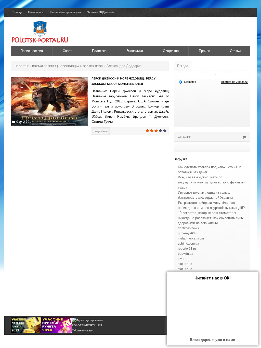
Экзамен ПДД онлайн (100, 12)
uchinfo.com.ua (188, 243)
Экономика (134, 51)
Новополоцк (36, 12)
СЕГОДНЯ (184, 136)
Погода (182, 66)
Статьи (235, 51)
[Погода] (187, 81)
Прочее (204, 51)
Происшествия (31, 51)
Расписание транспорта (65, 12)
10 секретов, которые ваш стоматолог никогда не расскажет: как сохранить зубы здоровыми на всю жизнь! (210, 218)
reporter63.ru (187, 248)
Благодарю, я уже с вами (212, 340)
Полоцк (17, 12)
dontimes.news (188, 228)
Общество (171, 51)
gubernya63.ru (188, 233)
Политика (99, 51)
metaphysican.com (191, 238)
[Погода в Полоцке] (214, 76)
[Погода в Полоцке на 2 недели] (234, 82)
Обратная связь (82, 330)
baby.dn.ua (185, 254)
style (181, 259)
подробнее (101, 131)
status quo (185, 264)
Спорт (67, 51)
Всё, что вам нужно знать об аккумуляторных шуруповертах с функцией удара (211, 182)
